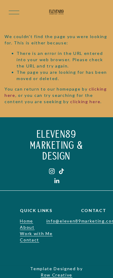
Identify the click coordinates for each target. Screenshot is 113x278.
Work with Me (36, 233)
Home (26, 220)
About (27, 227)
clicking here (85, 101)
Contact (29, 239)
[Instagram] (52, 171)
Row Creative (56, 274)
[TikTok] (61, 171)
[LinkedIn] (57, 181)
